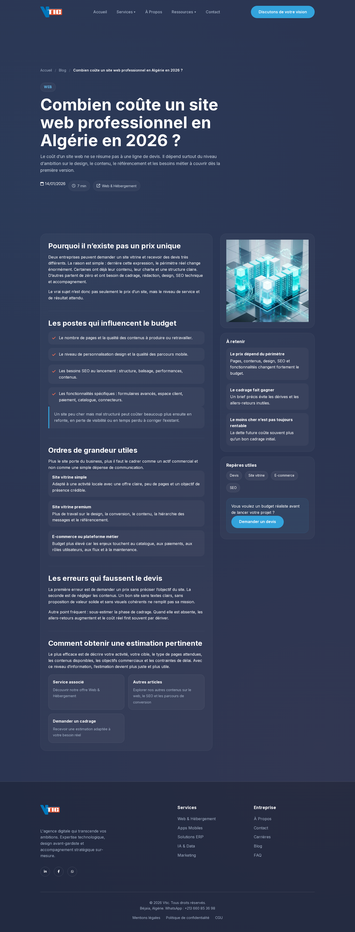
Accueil (100, 12)
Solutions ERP (191, 836)
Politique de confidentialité (187, 918)
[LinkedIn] (45, 871)
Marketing (187, 855)
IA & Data (186, 846)
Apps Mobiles (190, 827)
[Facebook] (59, 871)
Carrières (262, 836)
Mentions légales (146, 918)
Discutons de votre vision (283, 11)
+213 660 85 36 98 (200, 908)
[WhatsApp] (72, 871)
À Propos (153, 12)
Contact (213, 12)
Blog (62, 70)
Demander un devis (257, 521)
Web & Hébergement (119, 186)
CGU (219, 918)
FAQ (258, 855)
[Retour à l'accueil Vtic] (51, 12)
